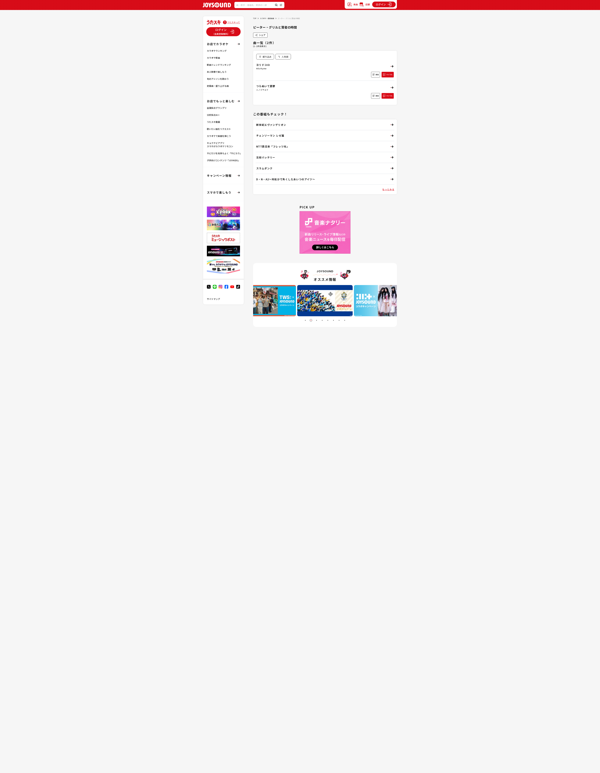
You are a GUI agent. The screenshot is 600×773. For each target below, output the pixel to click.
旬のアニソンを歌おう (218, 78)
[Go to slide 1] (305, 320)
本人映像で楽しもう (217, 71)
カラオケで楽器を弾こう (219, 136)
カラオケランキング (217, 50)
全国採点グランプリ (217, 107)
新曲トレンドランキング (219, 64)
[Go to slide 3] (316, 320)
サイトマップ (213, 298)
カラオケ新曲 (213, 57)
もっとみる (388, 189)
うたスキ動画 (213, 121)
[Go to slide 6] (333, 320)
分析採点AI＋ (213, 114)
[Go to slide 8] (344, 320)
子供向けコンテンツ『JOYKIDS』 (223, 160)
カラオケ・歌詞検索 (267, 18)
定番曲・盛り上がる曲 (218, 85)
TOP (254, 18)
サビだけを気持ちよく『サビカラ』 (224, 153)
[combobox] (283, 56)
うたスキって (233, 22)
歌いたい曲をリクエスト (219, 128)
